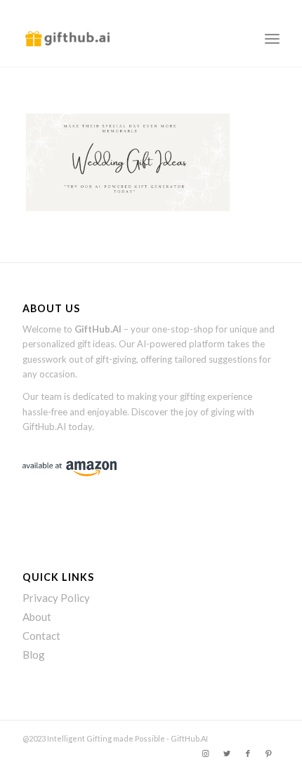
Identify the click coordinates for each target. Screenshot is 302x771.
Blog (33, 654)
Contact (41, 635)
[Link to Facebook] (247, 753)
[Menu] (272, 38)
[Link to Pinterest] (269, 753)
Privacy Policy (56, 597)
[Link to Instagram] (205, 753)
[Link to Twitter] (226, 753)
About (36, 616)
